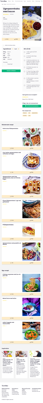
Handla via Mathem (11, 70)
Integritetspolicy (15, 394)
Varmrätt (24, 115)
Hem (2, 4)
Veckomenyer (37, 1)
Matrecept (4, 390)
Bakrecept (4, 391)
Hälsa (33, 1)
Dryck (25, 1)
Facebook (24, 394)
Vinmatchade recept (19, 1)
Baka (13, 1)
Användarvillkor (15, 392)
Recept (9, 1)
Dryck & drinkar (5, 392)
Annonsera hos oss (36, 391)
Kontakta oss (35, 390)
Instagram (24, 392)
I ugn (29, 115)
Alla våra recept (5, 394)
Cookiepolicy (14, 391)
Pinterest (24, 391)
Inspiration (29, 1)
